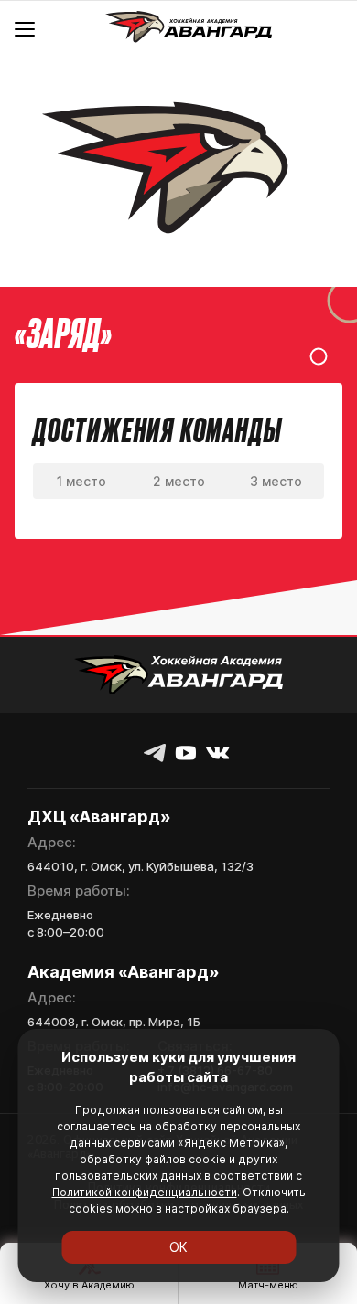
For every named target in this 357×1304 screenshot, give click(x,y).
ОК (178, 1247)
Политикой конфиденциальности (144, 1192)
